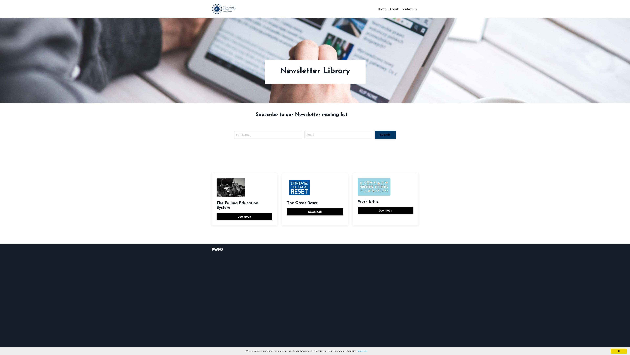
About (393, 9)
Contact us (409, 9)
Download (244, 216)
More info (362, 351)
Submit (385, 135)
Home (382, 9)
